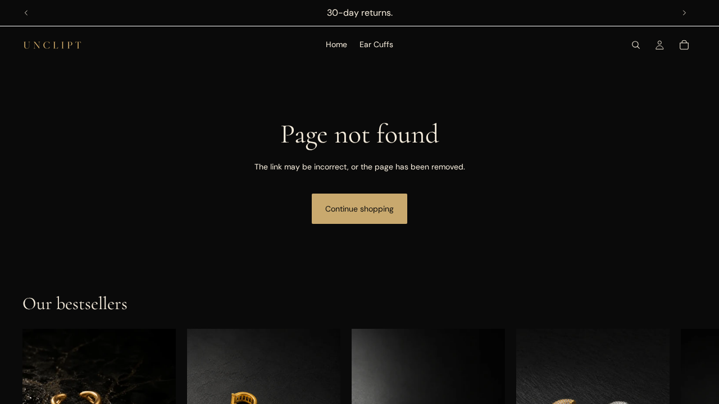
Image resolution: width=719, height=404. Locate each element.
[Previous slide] (26, 13)
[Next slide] (684, 13)
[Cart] (684, 45)
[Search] (636, 45)
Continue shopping (359, 209)
